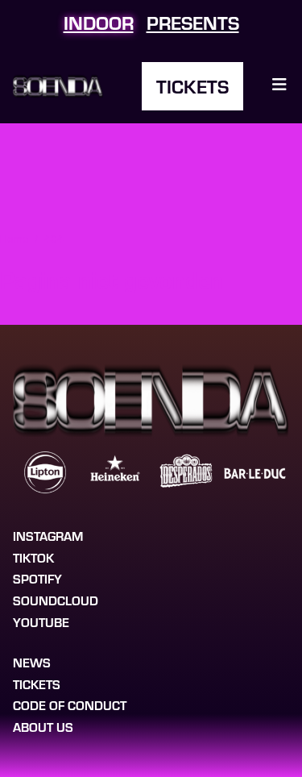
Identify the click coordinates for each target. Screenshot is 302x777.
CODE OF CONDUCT (69, 704)
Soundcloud (55, 600)
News (32, 662)
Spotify (37, 578)
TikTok (33, 557)
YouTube (41, 621)
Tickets (192, 85)
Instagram (48, 535)
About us (43, 726)
